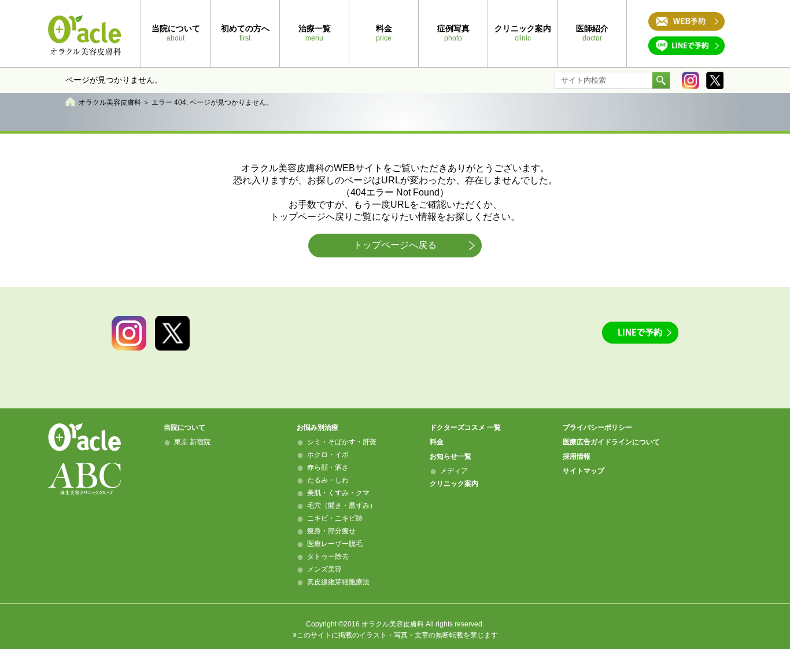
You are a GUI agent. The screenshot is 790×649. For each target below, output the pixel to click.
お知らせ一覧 (450, 456)
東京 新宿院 (192, 442)
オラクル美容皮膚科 (110, 102)
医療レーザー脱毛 (335, 544)
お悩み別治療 (317, 427)
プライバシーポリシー (597, 427)
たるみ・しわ (328, 480)
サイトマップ (583, 471)
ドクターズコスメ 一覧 (465, 427)
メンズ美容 (324, 569)
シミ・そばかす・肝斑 (341, 442)
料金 (437, 442)
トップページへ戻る (395, 245)
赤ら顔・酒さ (328, 467)
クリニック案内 (454, 484)
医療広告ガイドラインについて (611, 442)
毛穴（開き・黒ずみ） (341, 506)
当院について (184, 427)
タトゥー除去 (328, 556)
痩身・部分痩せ (331, 531)
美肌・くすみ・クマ (338, 493)
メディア (454, 471)
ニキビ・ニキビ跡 (335, 518)
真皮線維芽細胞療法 (338, 582)
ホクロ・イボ (328, 455)
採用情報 (576, 456)
